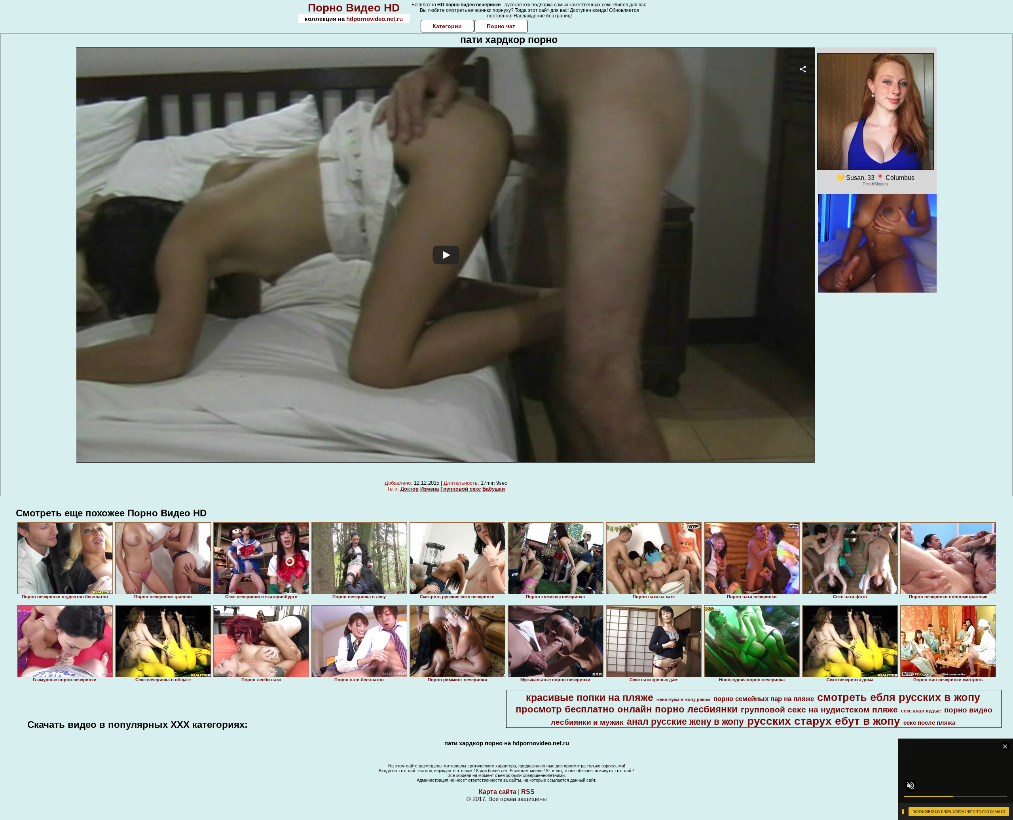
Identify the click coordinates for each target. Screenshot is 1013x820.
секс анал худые (921, 711)
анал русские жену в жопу (685, 721)
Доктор (409, 489)
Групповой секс (460, 489)
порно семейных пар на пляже (763, 699)
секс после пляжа (929, 723)
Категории (447, 26)
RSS (528, 791)
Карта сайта (497, 791)
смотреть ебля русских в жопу (898, 697)
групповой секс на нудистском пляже (819, 709)
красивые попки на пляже (589, 697)
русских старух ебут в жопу (823, 721)
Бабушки (493, 489)
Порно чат (501, 26)
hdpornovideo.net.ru (374, 18)
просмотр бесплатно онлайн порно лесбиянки (627, 709)
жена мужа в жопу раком (683, 699)
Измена (429, 489)
